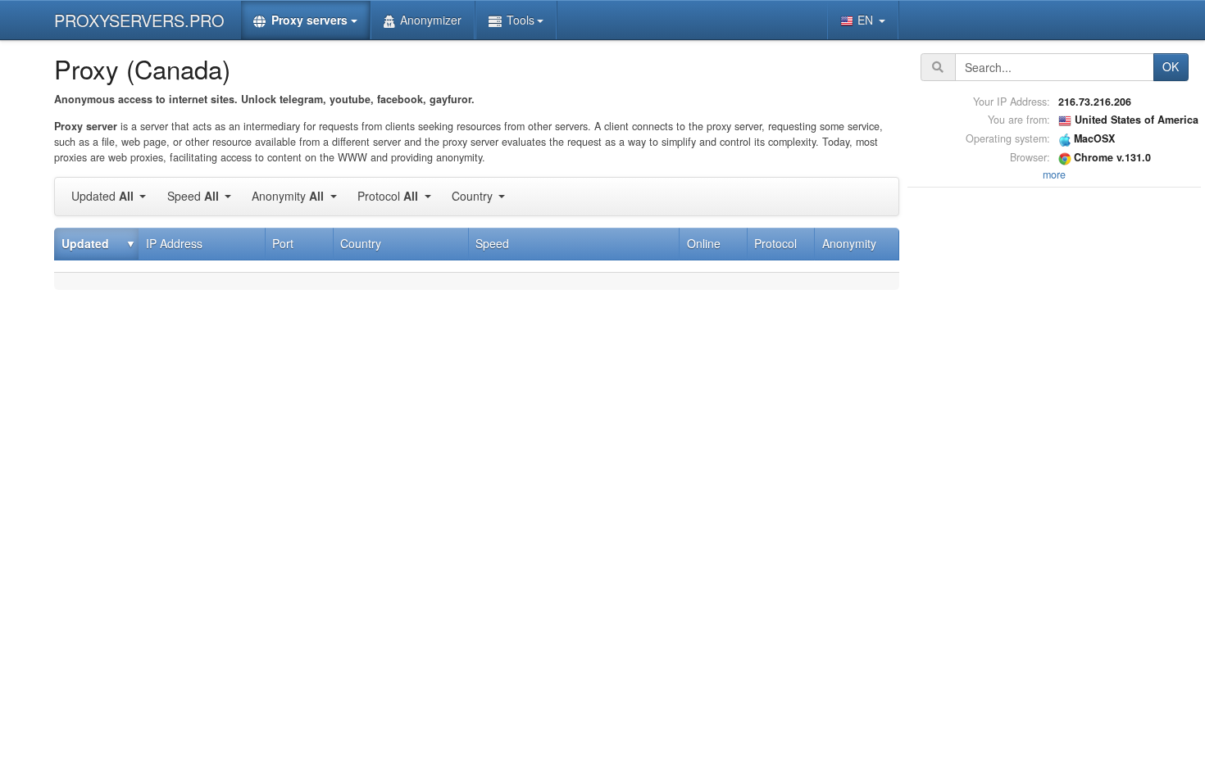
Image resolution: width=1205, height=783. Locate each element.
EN (866, 19)
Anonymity (288, 196)
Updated (102, 196)
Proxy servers (309, 19)
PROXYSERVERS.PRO (139, 20)
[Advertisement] (1054, 437)
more (1054, 174)
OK (1170, 66)
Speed (193, 196)
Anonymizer (431, 19)
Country (474, 196)
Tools (520, 19)
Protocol (387, 196)
